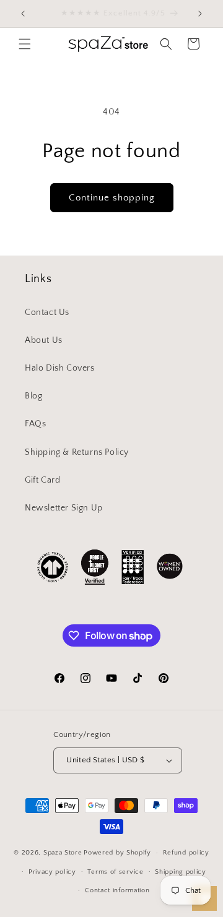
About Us (44, 340)
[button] (24, 44)
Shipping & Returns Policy (77, 452)
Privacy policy (52, 872)
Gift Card (42, 480)
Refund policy (186, 852)
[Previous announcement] (23, 13)
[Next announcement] (200, 13)
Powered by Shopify (117, 852)
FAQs (35, 424)
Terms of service (115, 872)
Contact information (117, 890)
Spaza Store (62, 852)
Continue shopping (112, 197)
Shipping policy (180, 872)
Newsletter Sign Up (64, 508)
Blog (33, 396)
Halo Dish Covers (60, 368)
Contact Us (47, 312)
